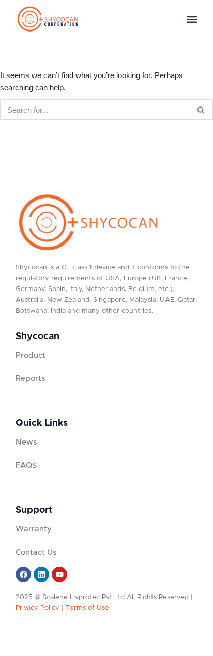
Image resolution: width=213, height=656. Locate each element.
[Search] (201, 109)
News (26, 442)
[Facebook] (23, 574)
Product (30, 355)
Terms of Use (87, 608)
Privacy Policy (37, 608)
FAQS (26, 465)
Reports (30, 379)
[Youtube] (59, 574)
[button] (191, 19)
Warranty (34, 529)
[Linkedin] (41, 574)
